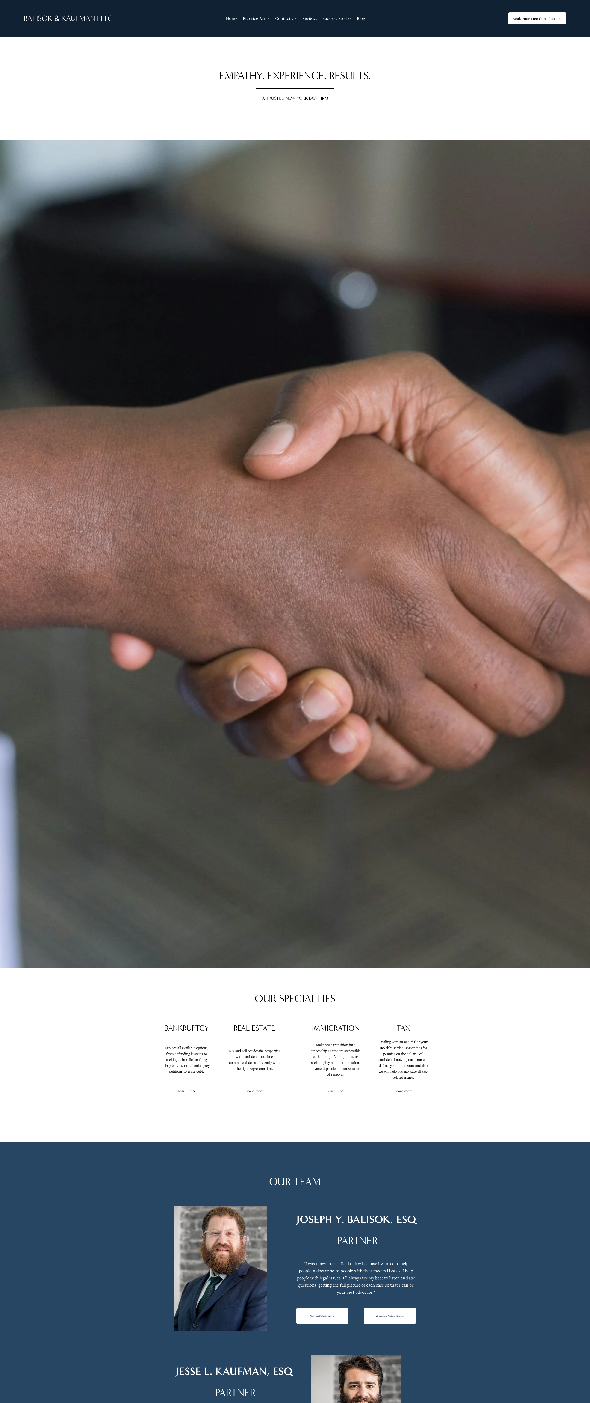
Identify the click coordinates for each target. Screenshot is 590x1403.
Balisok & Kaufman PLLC (68, 18)
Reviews (309, 18)
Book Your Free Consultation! (537, 18)
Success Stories (336, 18)
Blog (361, 18)
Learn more (187, 1090)
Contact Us (286, 18)
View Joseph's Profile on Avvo (322, 1316)
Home (231, 18)
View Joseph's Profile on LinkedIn (390, 1316)
